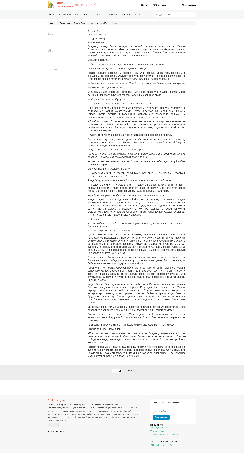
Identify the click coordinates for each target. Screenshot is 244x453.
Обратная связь (157, 431)
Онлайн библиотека (64, 4)
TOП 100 (98, 14)
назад (50, 35)
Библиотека (65, 14)
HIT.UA (50, 424)
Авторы (87, 14)
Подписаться (161, 417)
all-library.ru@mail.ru (159, 428)
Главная (52, 14)
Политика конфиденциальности (164, 434)
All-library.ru (56, 400)
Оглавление (53, 69)
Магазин (138, 14)
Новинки (125, 14)
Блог (77, 14)
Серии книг (111, 14)
